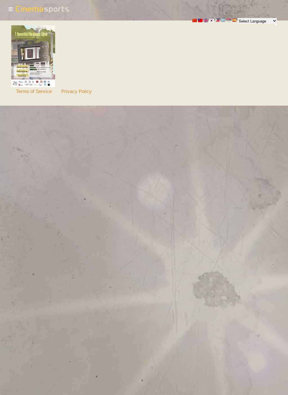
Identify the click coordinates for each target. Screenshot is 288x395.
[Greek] (223, 20)
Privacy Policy (76, 91)
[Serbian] (228, 20)
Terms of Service (34, 91)
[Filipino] (217, 20)
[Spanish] (234, 20)
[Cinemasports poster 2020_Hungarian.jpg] (33, 85)
